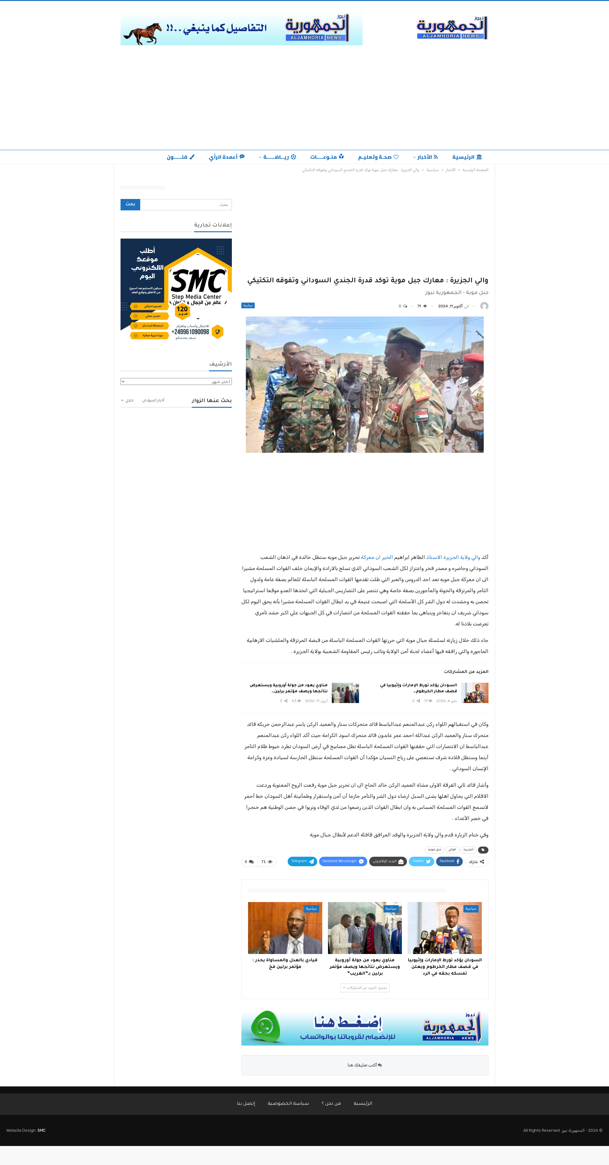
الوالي (452, 850)
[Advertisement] (304, 102)
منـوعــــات (323, 157)
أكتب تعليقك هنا (363, 1065)
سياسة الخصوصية (288, 1104)
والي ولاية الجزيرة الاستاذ (453, 557)
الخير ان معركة (377, 557)
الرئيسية (463, 157)
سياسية (248, 305)
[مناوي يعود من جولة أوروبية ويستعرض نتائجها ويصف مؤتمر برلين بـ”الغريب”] (345, 693)
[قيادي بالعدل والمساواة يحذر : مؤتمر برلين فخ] (285, 928)
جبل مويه (434, 850)
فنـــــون (177, 157)
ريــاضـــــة (276, 157)
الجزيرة (468, 850)
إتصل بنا (246, 1104)
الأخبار (424, 157)
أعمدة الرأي (223, 157)
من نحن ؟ (331, 1104)
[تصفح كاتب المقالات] (484, 306)
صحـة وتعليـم (375, 157)
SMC (41, 1130)
